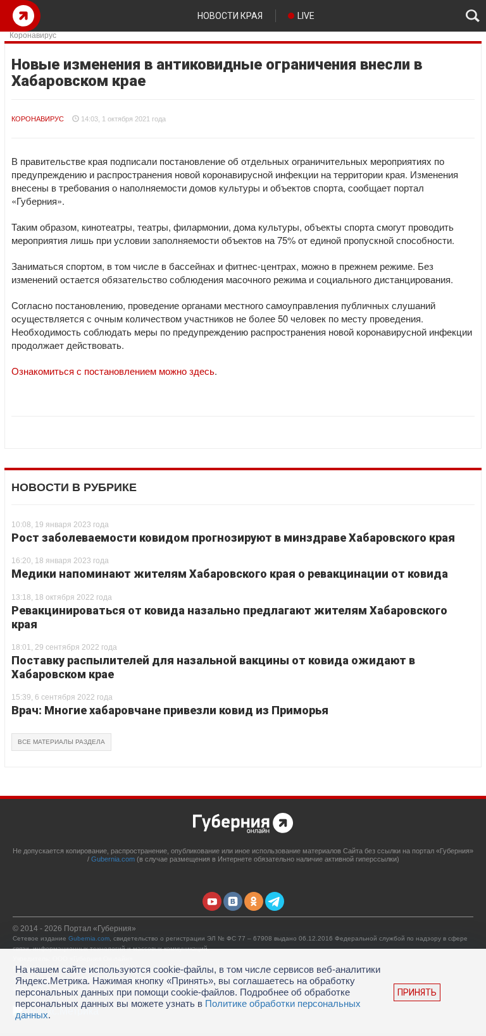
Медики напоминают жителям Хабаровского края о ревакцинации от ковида (229, 573)
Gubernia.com (113, 859)
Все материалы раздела (61, 741)
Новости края (230, 16)
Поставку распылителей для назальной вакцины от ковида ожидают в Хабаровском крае (213, 667)
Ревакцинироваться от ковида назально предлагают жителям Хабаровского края (229, 617)
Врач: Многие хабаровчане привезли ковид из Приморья (169, 710)
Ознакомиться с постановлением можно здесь (113, 370)
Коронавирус (37, 119)
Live (306, 16)
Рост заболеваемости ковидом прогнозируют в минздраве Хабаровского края (233, 537)
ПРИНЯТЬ (417, 992)
